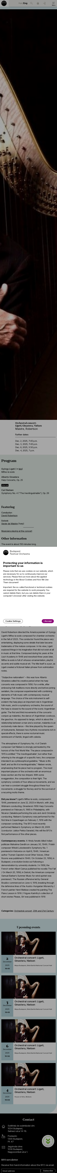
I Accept (48, 621)
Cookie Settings (13, 621)
